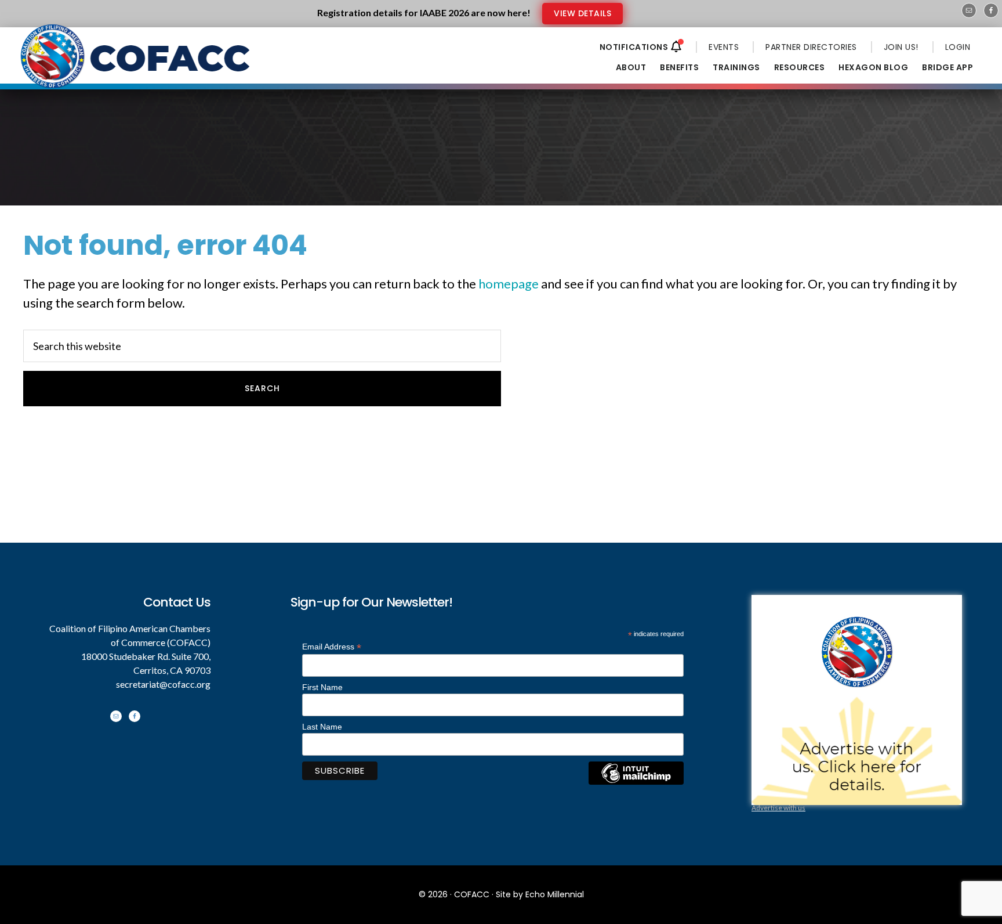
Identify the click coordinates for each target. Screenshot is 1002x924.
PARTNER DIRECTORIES (811, 47)
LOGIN (958, 47)
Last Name (322, 726)
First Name (322, 687)
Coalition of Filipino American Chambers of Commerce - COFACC (136, 65)
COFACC (471, 894)
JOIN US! (901, 47)
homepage (508, 283)
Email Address (331, 646)
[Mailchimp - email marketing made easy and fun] (636, 781)
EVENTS (724, 47)
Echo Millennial (554, 894)
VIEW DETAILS (582, 13)
